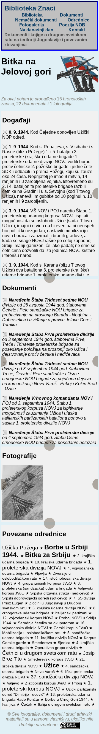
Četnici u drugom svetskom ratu (40, 653)
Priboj (77, 683)
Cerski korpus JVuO (71, 628)
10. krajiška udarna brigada (59, 562)
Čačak (27, 704)
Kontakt (76, 30)
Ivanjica (9, 704)
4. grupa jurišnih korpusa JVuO (45, 583)
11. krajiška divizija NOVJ (57, 638)
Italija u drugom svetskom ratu (65, 704)
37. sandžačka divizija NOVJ (62, 677)
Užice (52, 665)
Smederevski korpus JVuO (51, 659)
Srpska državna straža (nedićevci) (60, 593)
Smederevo (42, 642)
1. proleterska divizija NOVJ (47, 565)
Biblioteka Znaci (29, 8)
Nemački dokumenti (36, 20)
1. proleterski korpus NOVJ (47, 686)
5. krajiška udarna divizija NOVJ (60, 608)
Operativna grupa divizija (57, 647)
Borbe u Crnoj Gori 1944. (67, 699)
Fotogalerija (31, 25)
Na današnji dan (36, 30)
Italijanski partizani (71, 613)
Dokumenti (71, 15)
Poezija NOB (72, 25)
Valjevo (13, 683)
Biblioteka (32, 15)
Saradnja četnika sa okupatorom (46, 623)
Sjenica (65, 642)
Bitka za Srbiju (49, 554)
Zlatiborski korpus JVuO (46, 683)
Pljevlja (41, 573)
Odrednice (78, 20)
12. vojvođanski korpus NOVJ (28, 618)
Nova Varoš (45, 671)
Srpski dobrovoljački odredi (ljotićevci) (35, 598)
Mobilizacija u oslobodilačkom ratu (32, 633)
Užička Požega (21, 547)
